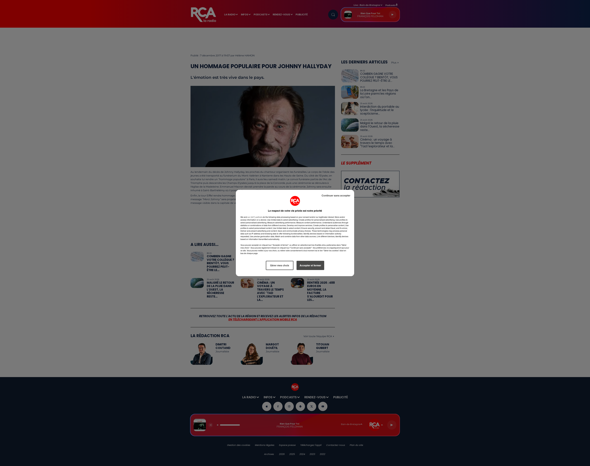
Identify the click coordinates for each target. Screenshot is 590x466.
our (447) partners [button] (254, 217)
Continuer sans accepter (336, 195)
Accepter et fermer (310, 265)
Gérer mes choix (279, 265)
